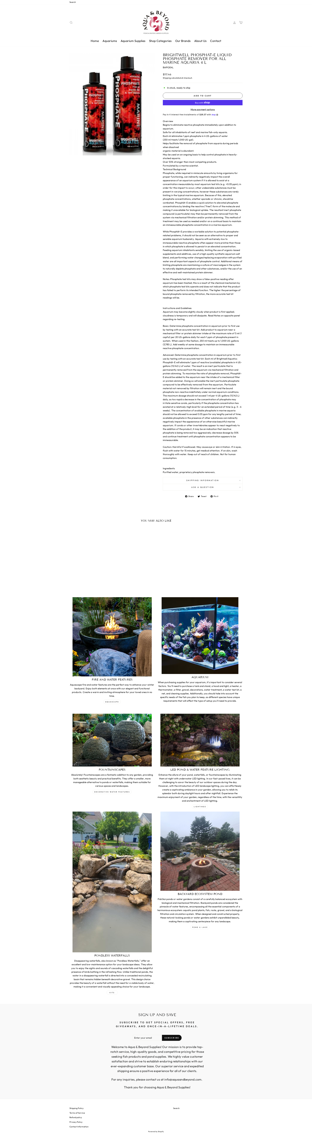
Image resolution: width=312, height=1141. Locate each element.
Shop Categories (160, 41)
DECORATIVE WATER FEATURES (112, 792)
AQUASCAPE (112, 702)
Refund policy (75, 1117)
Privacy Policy (76, 1122)
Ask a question (202, 487)
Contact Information (78, 1126)
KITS (112, 993)
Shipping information (202, 480)
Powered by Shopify (156, 1131)
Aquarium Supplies (133, 41)
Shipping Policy (76, 1108)
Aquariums (109, 41)
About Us (200, 41)
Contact (215, 41)
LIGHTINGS (200, 807)
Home (95, 41)
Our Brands (183, 41)
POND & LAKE (200, 927)
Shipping (167, 78)
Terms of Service (77, 1113)
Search (72, 2)
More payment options (203, 109)
